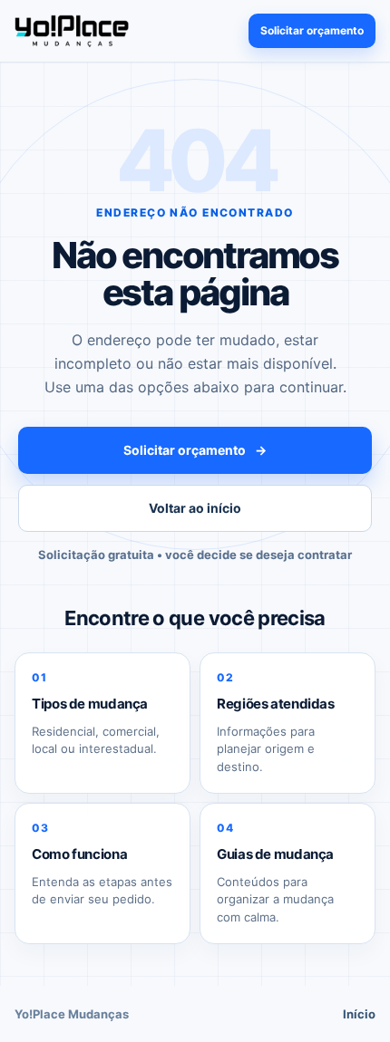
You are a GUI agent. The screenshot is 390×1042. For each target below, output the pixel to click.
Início (359, 1014)
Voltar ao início (195, 508)
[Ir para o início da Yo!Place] (72, 30)
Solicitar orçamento (312, 30)
